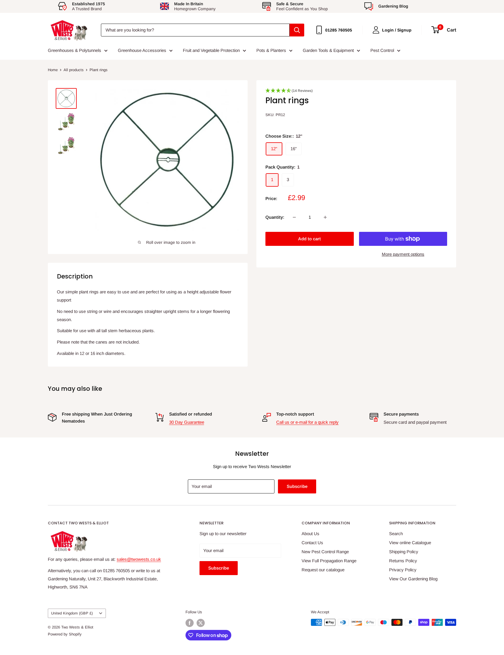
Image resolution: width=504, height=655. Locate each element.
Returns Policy (403, 560)
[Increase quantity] (325, 217)
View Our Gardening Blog (413, 578)
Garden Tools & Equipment (328, 50)
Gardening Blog (393, 6)
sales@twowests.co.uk (139, 559)
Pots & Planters (271, 50)
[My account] (376, 30)
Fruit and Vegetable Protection (211, 50)
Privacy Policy (402, 569)
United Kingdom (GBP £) (72, 613)
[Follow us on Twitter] (201, 623)
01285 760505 (338, 30)
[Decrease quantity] (294, 217)
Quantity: (274, 217)
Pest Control (382, 50)
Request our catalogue (323, 569)
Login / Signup (397, 30)
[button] (356, 92)
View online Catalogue (410, 542)
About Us (310, 533)
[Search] (297, 30)
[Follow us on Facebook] (190, 623)
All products (74, 70)
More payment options (403, 254)
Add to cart (309, 238)
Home (53, 70)
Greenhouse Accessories (142, 50)
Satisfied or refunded (190, 413)
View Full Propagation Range (329, 560)
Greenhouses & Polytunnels (74, 50)
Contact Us (312, 542)
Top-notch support (295, 413)
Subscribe (297, 486)
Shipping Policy (403, 551)
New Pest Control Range (325, 551)
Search (396, 533)
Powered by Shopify (65, 634)
